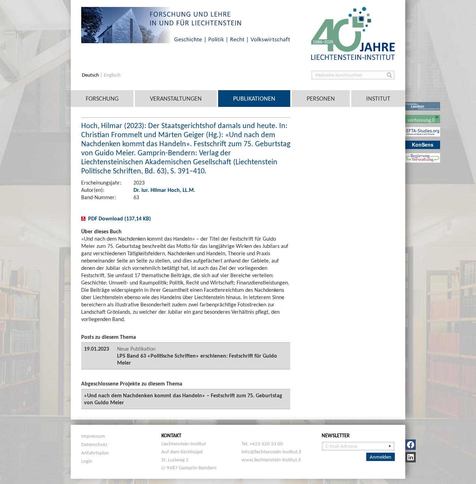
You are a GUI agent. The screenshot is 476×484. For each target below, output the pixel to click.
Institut (378, 98)
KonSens (422, 144)
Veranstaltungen (176, 98)
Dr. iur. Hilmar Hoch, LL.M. (164, 190)
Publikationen (254, 98)
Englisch (112, 75)
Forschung (102, 98)
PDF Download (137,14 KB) (119, 218)
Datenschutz (94, 444)
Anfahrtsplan (95, 453)
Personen (321, 98)
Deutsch (91, 75)
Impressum (93, 436)
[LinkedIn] (410, 457)
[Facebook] (410, 444)
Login (86, 461)
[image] (353, 33)
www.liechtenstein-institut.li (271, 459)
